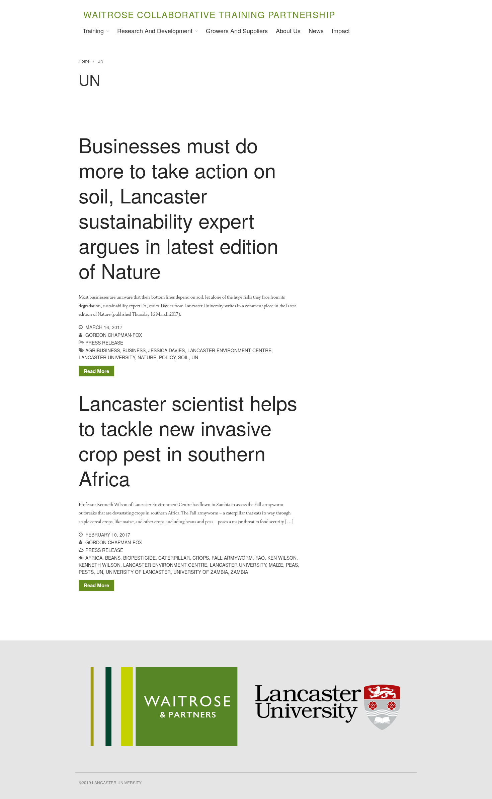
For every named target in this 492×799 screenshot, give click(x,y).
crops (200, 557)
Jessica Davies (166, 350)
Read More (96, 371)
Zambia (239, 571)
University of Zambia (200, 571)
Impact (341, 30)
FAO (260, 557)
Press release (104, 342)
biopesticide (139, 557)
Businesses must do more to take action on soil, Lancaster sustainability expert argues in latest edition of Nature (178, 207)
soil (183, 357)
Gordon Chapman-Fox (113, 334)
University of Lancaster (138, 571)
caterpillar (174, 557)
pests (86, 571)
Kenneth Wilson (99, 564)
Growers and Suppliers (237, 30)
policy (167, 357)
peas (292, 564)
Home (84, 61)
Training (93, 30)
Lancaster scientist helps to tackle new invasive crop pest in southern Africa (188, 440)
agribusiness (102, 350)
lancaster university (107, 357)
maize (276, 564)
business (134, 350)
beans (112, 557)
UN (194, 357)
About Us (288, 30)
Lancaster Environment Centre (229, 350)
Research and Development (154, 30)
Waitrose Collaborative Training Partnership (209, 14)
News (316, 30)
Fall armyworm (232, 557)
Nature (147, 357)
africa (93, 557)
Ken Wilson (282, 557)
